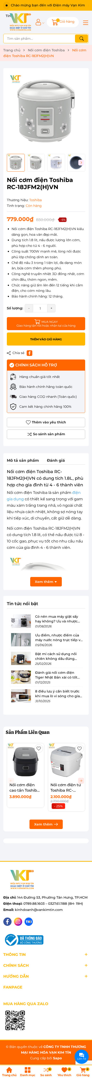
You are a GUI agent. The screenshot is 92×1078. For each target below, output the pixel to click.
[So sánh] (46, 434)
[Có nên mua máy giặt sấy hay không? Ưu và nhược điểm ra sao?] (21, 621)
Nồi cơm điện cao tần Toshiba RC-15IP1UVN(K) (24, 790)
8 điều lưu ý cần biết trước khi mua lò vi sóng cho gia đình (57, 696)
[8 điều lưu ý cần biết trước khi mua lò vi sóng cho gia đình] (21, 695)
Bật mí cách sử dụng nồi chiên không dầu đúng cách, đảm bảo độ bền (56, 658)
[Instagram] (18, 922)
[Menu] (85, 22)
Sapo (57, 1058)
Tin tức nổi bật (22, 603)
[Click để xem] (46, 111)
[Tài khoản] (38, 22)
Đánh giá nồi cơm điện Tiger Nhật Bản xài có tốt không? (56, 677)
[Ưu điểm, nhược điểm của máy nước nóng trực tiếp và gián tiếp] (21, 639)
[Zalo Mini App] (15, 1021)
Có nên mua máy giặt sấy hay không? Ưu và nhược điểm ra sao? (56, 621)
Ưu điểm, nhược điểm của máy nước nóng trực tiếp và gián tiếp (58, 640)
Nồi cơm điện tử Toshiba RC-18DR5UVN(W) (65, 790)
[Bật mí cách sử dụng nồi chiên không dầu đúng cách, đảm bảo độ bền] (21, 658)
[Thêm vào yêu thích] (38, 748)
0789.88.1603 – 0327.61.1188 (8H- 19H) (53, 903)
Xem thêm (43, 824)
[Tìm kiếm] (81, 39)
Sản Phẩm (28, 732)
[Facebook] (7, 922)
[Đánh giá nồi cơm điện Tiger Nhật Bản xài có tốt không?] (21, 677)
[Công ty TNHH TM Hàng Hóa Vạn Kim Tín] (20, 22)
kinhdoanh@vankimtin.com (39, 910)
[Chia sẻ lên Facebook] (29, 353)
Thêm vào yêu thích (49, 422)
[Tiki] (29, 922)
